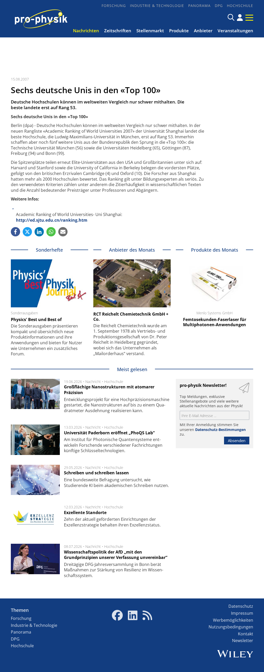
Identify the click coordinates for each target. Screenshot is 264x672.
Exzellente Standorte (85, 512)
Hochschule (240, 5)
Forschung (114, 5)
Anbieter (203, 31)
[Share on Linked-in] (39, 231)
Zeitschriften (117, 31)
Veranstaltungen (235, 31)
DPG (219, 5)
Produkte (179, 31)
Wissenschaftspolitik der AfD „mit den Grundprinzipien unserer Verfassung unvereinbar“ (115, 555)
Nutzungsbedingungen (231, 627)
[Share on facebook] (15, 231)
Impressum (242, 613)
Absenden (236, 440)
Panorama (199, 5)
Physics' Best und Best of (36, 319)
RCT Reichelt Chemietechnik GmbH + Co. (130, 316)
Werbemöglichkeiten (233, 620)
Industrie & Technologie (157, 5)
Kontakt (245, 634)
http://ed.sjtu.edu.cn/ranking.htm (51, 220)
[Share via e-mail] (63, 231)
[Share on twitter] (27, 231)
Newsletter (242, 640)
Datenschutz (240, 606)
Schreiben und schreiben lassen (96, 473)
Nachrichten (86, 31)
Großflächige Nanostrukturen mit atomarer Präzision (109, 389)
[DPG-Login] (240, 17)
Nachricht (93, 381)
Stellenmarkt (150, 31)
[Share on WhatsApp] (51, 231)
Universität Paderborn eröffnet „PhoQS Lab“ (109, 433)
